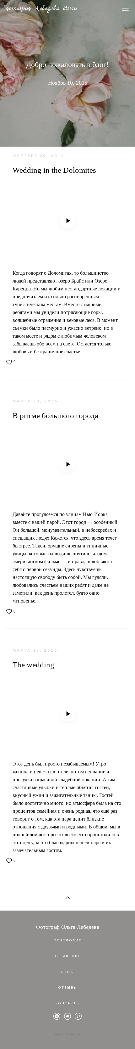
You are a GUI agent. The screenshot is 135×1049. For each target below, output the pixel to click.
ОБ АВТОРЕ (68, 956)
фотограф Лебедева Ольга (41, 8)
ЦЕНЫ (67, 972)
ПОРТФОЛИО (68, 940)
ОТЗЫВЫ (68, 988)
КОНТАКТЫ (68, 1003)
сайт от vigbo (67, 1034)
